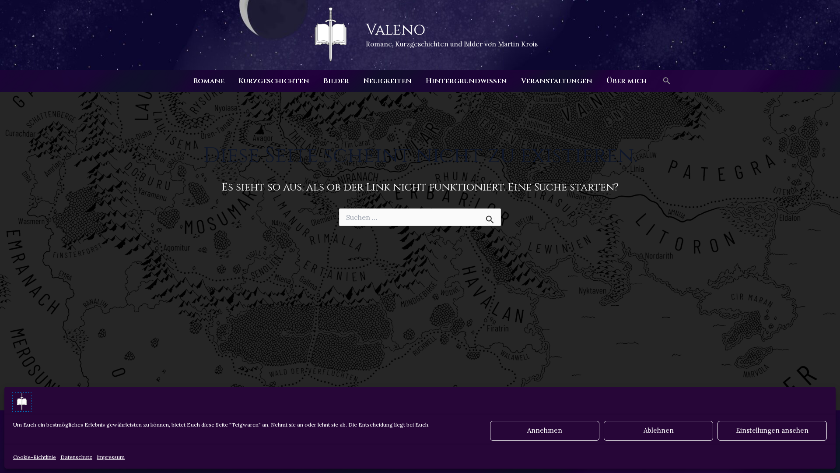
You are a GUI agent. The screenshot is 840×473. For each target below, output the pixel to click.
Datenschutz (76, 457)
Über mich (626, 81)
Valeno (395, 30)
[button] (667, 81)
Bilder (336, 81)
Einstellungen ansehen (772, 430)
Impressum (111, 457)
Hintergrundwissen (466, 81)
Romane (208, 81)
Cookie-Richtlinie (34, 457)
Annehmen (544, 430)
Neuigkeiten (387, 81)
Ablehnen (659, 430)
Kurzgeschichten (273, 81)
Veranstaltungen (556, 81)
